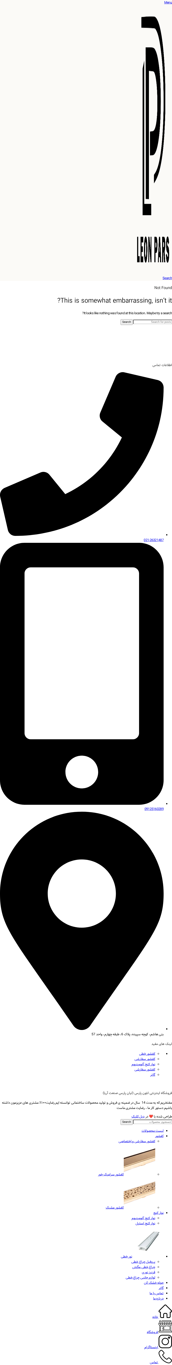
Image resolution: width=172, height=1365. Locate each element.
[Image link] (156, 355)
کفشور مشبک (115, 1207)
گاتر (152, 1074)
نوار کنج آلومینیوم (143, 1064)
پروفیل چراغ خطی (143, 1261)
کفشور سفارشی (144, 1059)
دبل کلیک (138, 1116)
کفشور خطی (147, 1053)
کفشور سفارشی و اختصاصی (137, 1141)
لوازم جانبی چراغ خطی (140, 1277)
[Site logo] (153, 273)
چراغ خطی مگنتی (143, 1267)
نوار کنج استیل (145, 1223)
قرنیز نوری (148, 1272)
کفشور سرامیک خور (111, 1174)
